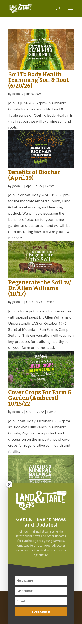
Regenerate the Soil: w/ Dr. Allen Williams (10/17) (39, 288)
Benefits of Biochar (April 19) (34, 175)
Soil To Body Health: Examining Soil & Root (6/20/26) (38, 80)
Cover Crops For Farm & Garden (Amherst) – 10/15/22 (40, 398)
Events (49, 186)
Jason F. (17, 94)
